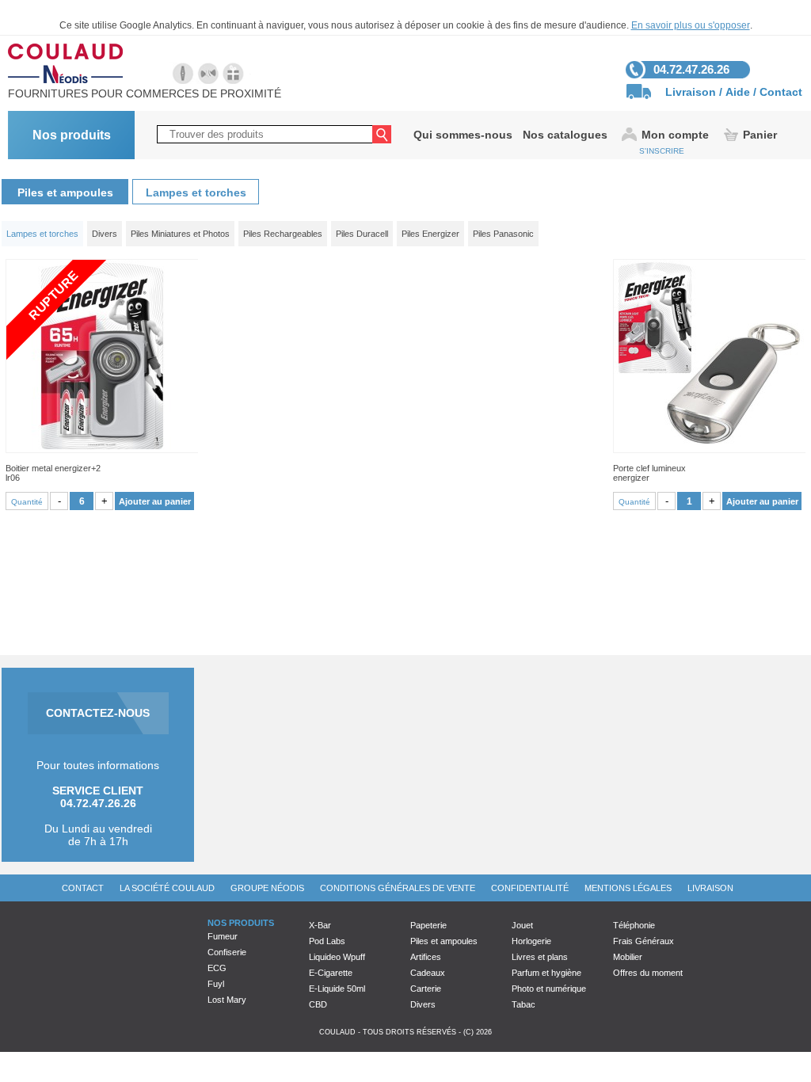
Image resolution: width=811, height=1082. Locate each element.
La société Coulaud (167, 888)
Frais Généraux (643, 941)
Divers (423, 1004)
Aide (737, 92)
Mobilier (627, 957)
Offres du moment (648, 972)
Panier (760, 134)
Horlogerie (531, 941)
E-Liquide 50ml (337, 988)
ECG (217, 968)
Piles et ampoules (65, 192)
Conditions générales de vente (397, 888)
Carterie (425, 988)
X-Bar (320, 925)
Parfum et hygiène (546, 972)
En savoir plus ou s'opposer (690, 25)
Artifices (425, 957)
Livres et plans (540, 957)
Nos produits (71, 135)
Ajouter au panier (155, 501)
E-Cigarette (330, 972)
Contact (781, 92)
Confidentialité (530, 888)
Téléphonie (634, 925)
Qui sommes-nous (462, 134)
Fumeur (223, 936)
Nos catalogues (565, 134)
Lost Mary (227, 999)
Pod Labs (327, 941)
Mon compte (675, 134)
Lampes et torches (196, 192)
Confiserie (227, 952)
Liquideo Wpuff (337, 957)
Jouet (522, 925)
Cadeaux (427, 972)
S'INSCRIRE (661, 151)
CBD (318, 1004)
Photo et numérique (549, 988)
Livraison (690, 92)
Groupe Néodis (267, 888)
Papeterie (428, 925)
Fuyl (216, 984)
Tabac (523, 1004)
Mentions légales (628, 888)
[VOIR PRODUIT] (709, 356)
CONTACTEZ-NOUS (98, 713)
